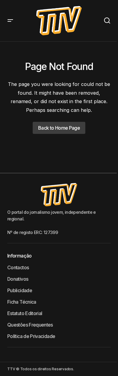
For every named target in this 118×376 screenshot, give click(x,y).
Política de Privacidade (31, 336)
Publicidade (19, 290)
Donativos (17, 279)
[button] (10, 20)
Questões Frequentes (30, 325)
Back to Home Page (59, 128)
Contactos (18, 267)
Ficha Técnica (21, 302)
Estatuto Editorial (24, 313)
